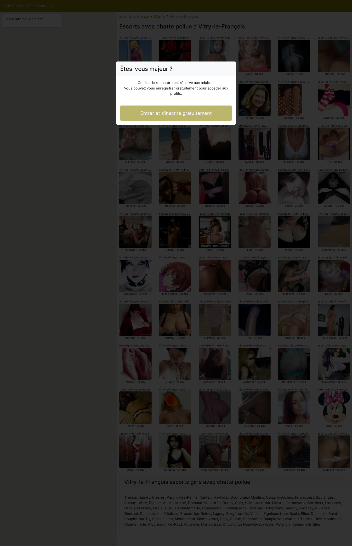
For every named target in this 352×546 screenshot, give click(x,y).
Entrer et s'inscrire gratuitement (176, 113)
